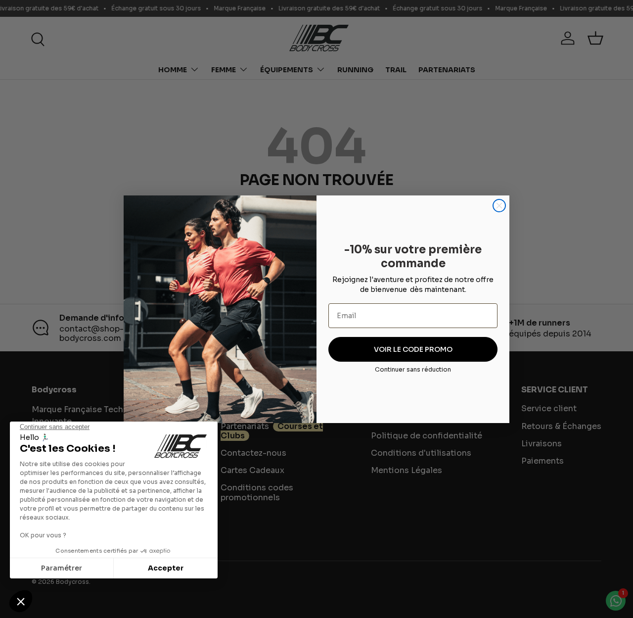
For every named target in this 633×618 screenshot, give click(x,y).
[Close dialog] (499, 205)
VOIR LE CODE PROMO (413, 349)
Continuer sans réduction (413, 369)
